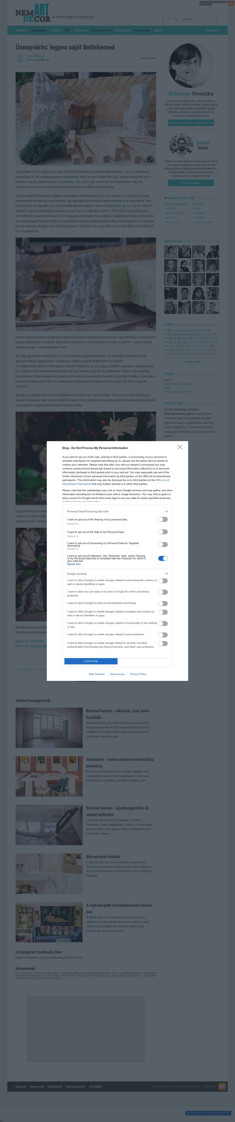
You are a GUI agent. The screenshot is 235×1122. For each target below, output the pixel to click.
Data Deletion (97, 674)
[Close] (181, 448)
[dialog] (117, 561)
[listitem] (117, 511)
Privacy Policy (138, 674)
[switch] (163, 519)
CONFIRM (91, 661)
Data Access (117, 674)
